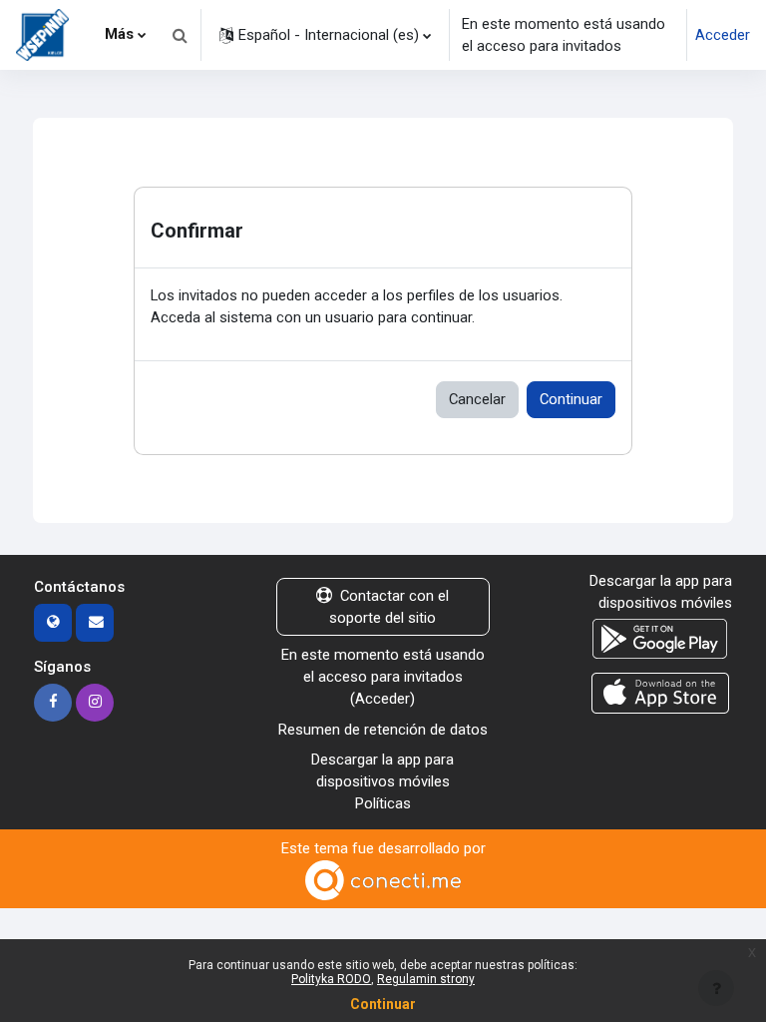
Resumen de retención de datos (383, 730)
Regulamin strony (426, 979)
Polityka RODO (331, 979)
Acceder (722, 35)
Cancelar (477, 399)
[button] (179, 35)
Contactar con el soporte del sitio (389, 607)
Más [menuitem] (119, 34)
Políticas (383, 803)
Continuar (571, 399)
